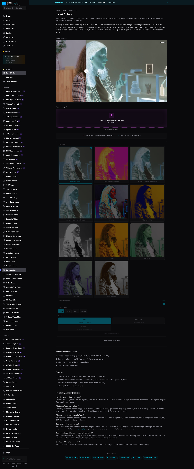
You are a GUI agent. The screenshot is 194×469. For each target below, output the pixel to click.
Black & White (124, 458)
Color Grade (136, 458)
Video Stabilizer (98, 458)
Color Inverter (111, 458)
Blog (8, 463)
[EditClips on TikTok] (16, 466)
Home (58, 10)
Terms (13, 463)
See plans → (113, 2)
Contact (25, 463)
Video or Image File (62, 107)
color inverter (80, 429)
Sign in (8, 453)
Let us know (116, 340)
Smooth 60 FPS (71, 458)
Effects (64, 10)
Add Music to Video (150, 458)
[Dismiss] (167, 2)
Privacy (19, 463)
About (3, 463)
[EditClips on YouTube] (13, 466)
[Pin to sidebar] (24, 73)
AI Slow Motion (85, 458)
